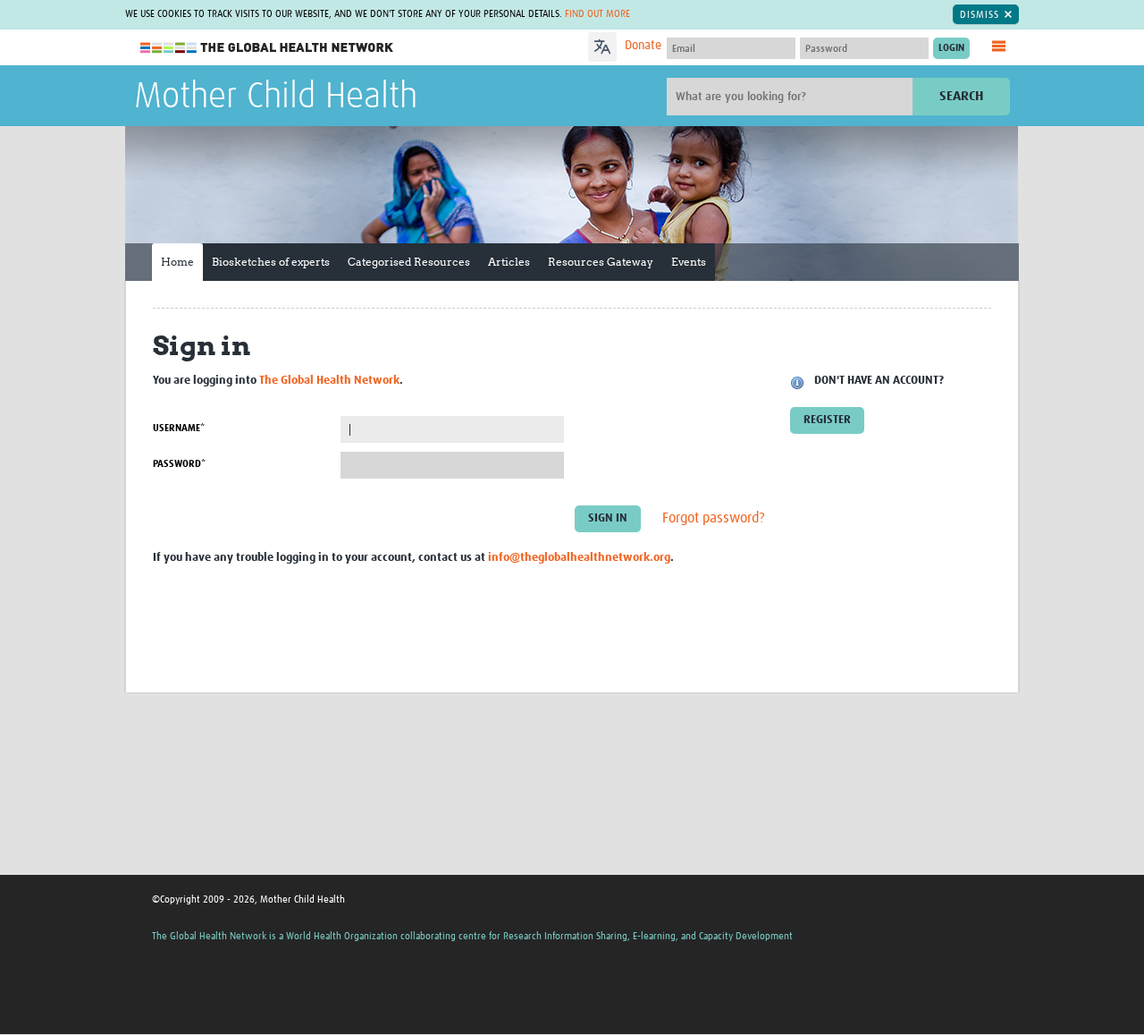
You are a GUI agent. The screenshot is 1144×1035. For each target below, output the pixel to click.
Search (961, 96)
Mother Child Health (275, 97)
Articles (509, 261)
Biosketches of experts (271, 261)
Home (177, 261)
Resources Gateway (600, 261)
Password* (179, 464)
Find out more (597, 14)
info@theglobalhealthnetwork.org (579, 558)
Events (688, 261)
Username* (179, 428)
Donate (643, 45)
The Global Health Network (267, 47)
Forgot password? (713, 519)
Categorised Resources (409, 261)
